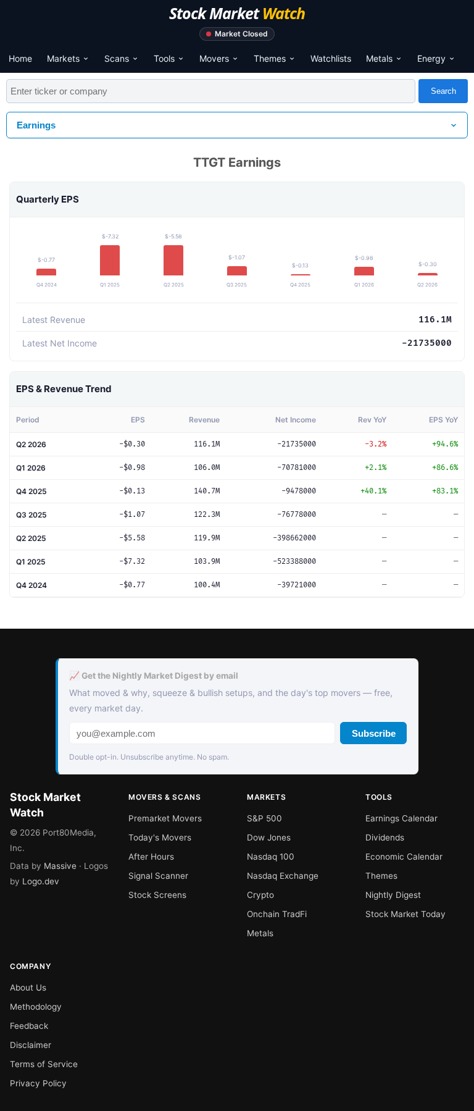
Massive (60, 866)
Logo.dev (40, 881)
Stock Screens (157, 895)
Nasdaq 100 (270, 857)
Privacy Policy (38, 1083)
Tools (164, 58)
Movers (214, 58)
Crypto (260, 895)
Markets (63, 58)
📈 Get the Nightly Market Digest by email (153, 676)
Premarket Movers (165, 818)
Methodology (36, 1007)
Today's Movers (159, 837)
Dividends (384, 837)
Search (443, 91)
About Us (28, 987)
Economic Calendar (404, 857)
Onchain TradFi (277, 914)
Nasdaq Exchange (282, 876)
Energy (431, 58)
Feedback (29, 1026)
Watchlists (330, 58)
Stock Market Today (405, 914)
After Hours (151, 857)
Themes (270, 58)
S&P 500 (264, 818)
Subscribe (374, 733)
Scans (116, 58)
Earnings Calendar (401, 818)
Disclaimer (30, 1045)
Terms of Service (44, 1064)
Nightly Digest (393, 895)
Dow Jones (269, 837)
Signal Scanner (158, 876)
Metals (379, 58)
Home (20, 58)
